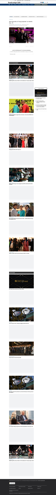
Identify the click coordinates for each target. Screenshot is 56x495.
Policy (28, 4)
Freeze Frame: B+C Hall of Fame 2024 (41, 109)
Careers (20, 488)
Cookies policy (39, 486)
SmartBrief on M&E (24, 16)
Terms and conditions (12, 486)
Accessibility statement (12, 488)
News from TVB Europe (40, 16)
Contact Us (38, 488)
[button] (46, 2)
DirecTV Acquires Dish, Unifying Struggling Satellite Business (40, 102)
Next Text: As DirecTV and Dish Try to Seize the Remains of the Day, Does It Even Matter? (41, 106)
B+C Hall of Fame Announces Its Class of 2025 (41, 98)
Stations (15, 4)
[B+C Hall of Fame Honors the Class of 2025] (41, 93)
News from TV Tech (32, 16)
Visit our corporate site (41, 480)
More (31, 4)
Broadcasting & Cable (18, 24)
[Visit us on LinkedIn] (43, 2)
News (12, 4)
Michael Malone (12, 24)
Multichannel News (27, 0)
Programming (24, 4)
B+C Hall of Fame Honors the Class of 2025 (41, 95)
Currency (19, 4)
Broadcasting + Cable (20, 0)
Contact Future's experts (22, 486)
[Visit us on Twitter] (42, 2)
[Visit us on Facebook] (40, 2)
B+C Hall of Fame (16, 16)
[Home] (9, 5)
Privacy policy (30, 486)
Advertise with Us (30, 488)
